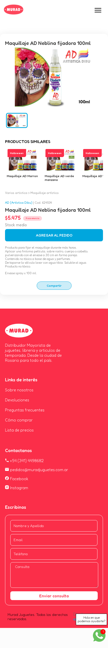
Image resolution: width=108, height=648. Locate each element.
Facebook (18, 478)
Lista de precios (19, 430)
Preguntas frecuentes (24, 409)
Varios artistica (16, 193)
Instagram (18, 487)
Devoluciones (17, 399)
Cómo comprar (19, 419)
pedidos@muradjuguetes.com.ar (38, 469)
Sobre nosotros (19, 389)
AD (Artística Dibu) (18, 202)
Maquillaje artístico (44, 193)
